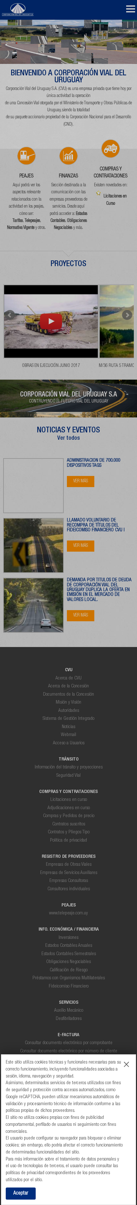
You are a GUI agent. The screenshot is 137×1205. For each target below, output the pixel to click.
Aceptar (20, 1193)
